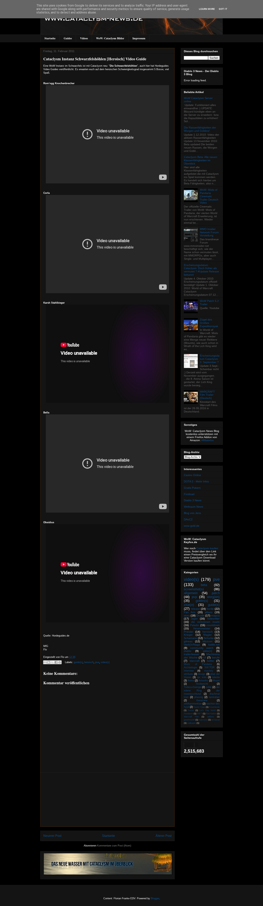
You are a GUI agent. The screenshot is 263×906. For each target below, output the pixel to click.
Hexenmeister (201, 628)
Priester (188, 631)
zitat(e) (189, 605)
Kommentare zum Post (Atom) (114, 845)
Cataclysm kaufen (207, 548)
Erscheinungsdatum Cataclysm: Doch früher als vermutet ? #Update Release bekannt (201, 270)
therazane (201, 700)
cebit (208, 687)
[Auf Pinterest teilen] (60, 662)
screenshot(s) (194, 589)
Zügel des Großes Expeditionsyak (209, 323)
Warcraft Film (191, 716)
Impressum (138, 38)
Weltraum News (193, 506)
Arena (191, 680)
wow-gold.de (191, 525)
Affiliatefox (207, 440)
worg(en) (213, 597)
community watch (202, 647)
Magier (207, 634)
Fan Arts (189, 612)
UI (204, 657)
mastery (208, 670)
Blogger (155, 898)
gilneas (188, 641)
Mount (216, 680)
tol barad (215, 720)
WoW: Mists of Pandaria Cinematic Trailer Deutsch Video (209, 196)
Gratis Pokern (192, 487)
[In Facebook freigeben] (56, 662)
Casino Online (192, 475)
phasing (198, 697)
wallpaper (191, 723)
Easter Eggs (199, 707)
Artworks (203, 680)
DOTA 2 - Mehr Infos (196, 481)
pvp (194, 597)
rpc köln (201, 677)
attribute (188, 674)
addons (210, 716)
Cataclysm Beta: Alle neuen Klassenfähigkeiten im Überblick (200, 160)
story (187, 615)
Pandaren (188, 713)
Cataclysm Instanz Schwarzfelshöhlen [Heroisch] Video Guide (94, 59)
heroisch (89, 662)
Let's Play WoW (207, 710)
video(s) (105, 662)
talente (216, 677)
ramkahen (214, 697)
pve (97, 662)
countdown (213, 625)
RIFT (199, 713)
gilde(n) (207, 650)
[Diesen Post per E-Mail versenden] (45, 662)
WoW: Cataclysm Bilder (110, 38)
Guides (68, 38)
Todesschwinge (192, 687)
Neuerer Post (52, 835)
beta (204, 585)
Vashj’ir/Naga (192, 644)
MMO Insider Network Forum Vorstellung (209, 232)
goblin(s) (202, 601)
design (201, 674)
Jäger (194, 618)
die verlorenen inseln (205, 621)
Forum (191, 710)
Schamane (190, 638)
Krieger (188, 634)
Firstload (189, 494)
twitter (210, 660)
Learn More (207, 9)
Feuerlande (214, 707)
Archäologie (190, 667)
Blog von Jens (192, 513)
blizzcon (207, 641)
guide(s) (78, 662)
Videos (84, 38)
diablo (187, 650)
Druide (200, 615)
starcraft (194, 660)
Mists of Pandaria (198, 664)
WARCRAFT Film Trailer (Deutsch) (207, 395)
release (195, 608)
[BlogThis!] (49, 662)
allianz (209, 612)
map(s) (215, 615)
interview (189, 670)
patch (216, 593)
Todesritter (213, 618)
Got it (223, 9)
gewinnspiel (189, 720)
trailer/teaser (191, 654)
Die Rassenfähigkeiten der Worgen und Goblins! (200, 129)
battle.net (214, 644)
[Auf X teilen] (52, 662)
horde (210, 608)
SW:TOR (209, 667)
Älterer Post (164, 835)
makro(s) (203, 720)
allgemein (191, 593)
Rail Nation (211, 713)
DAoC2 (188, 519)
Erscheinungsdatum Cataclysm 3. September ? (209, 359)
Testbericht (202, 684)
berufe (216, 657)
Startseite (49, 38)
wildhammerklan (193, 703)
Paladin (194, 625)
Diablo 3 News (192, 500)
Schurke (209, 638)
